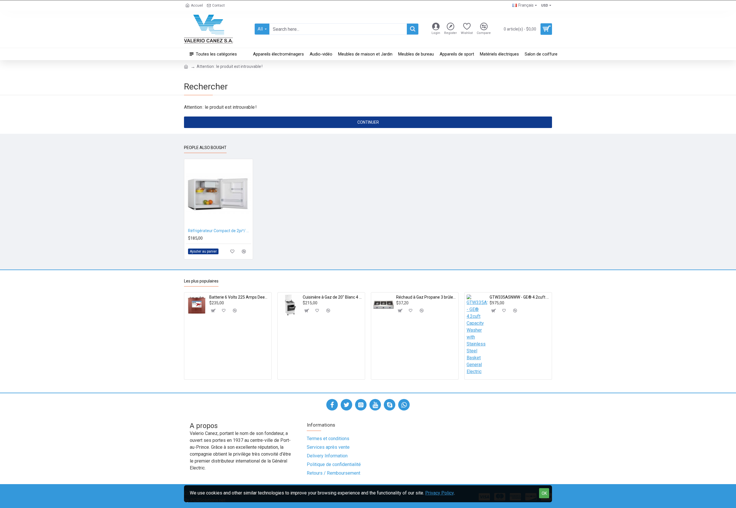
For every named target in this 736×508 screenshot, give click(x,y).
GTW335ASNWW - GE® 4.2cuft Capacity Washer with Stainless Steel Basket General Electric (520, 297)
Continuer (368, 122)
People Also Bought (205, 147)
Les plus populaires (201, 281)
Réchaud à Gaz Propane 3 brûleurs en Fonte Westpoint (426, 297)
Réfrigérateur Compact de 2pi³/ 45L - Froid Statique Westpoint (219, 230)
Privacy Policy (439, 493)
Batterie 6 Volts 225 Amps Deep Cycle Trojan (239, 297)
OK (544, 493)
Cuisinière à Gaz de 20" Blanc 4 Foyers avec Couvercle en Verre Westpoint (333, 297)
